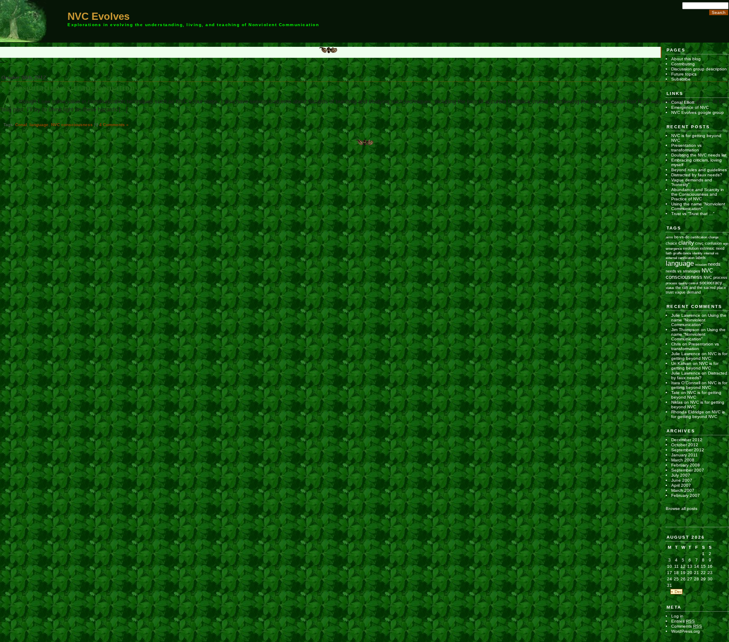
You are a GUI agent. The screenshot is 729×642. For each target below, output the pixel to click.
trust (670, 292)
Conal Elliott (682, 102)
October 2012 (684, 444)
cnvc (699, 243)
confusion (713, 243)
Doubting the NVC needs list (698, 155)
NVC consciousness (72, 124)
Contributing (683, 64)
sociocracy (710, 282)
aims (669, 237)
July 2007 (680, 475)
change (713, 237)
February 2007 (685, 495)
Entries (683, 621)
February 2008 (685, 465)
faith (669, 253)
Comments (686, 626)
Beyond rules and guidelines (699, 169)
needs (714, 264)
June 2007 (681, 480)
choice (671, 243)
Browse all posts (681, 508)
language (39, 124)
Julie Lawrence (685, 315)
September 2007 (687, 470)
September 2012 (687, 450)
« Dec (676, 591)
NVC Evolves (99, 16)
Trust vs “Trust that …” (692, 213)
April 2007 (681, 485)
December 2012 (686, 439)
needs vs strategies (683, 271)
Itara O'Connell (685, 382)
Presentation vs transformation (72, 87)
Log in (677, 616)
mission (701, 265)
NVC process (715, 277)
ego (725, 243)
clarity (686, 242)
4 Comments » (114, 124)
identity (697, 253)
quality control (688, 283)
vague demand (688, 292)
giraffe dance (682, 253)
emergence (674, 249)
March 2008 (682, 460)
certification (699, 237)
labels (701, 258)
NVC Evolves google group (697, 112)
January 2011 (684, 455)
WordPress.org (685, 631)
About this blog (686, 59)
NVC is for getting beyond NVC (699, 356)
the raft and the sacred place (700, 287)
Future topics (684, 74)
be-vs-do (681, 237)
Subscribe (681, 79)
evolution (691, 248)
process (671, 283)
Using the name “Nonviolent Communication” (698, 206)
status (670, 288)
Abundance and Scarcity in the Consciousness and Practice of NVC (697, 194)
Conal (21, 124)
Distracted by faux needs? (696, 175)
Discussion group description (699, 69)
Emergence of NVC (690, 107)
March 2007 (682, 490)
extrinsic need (712, 248)
